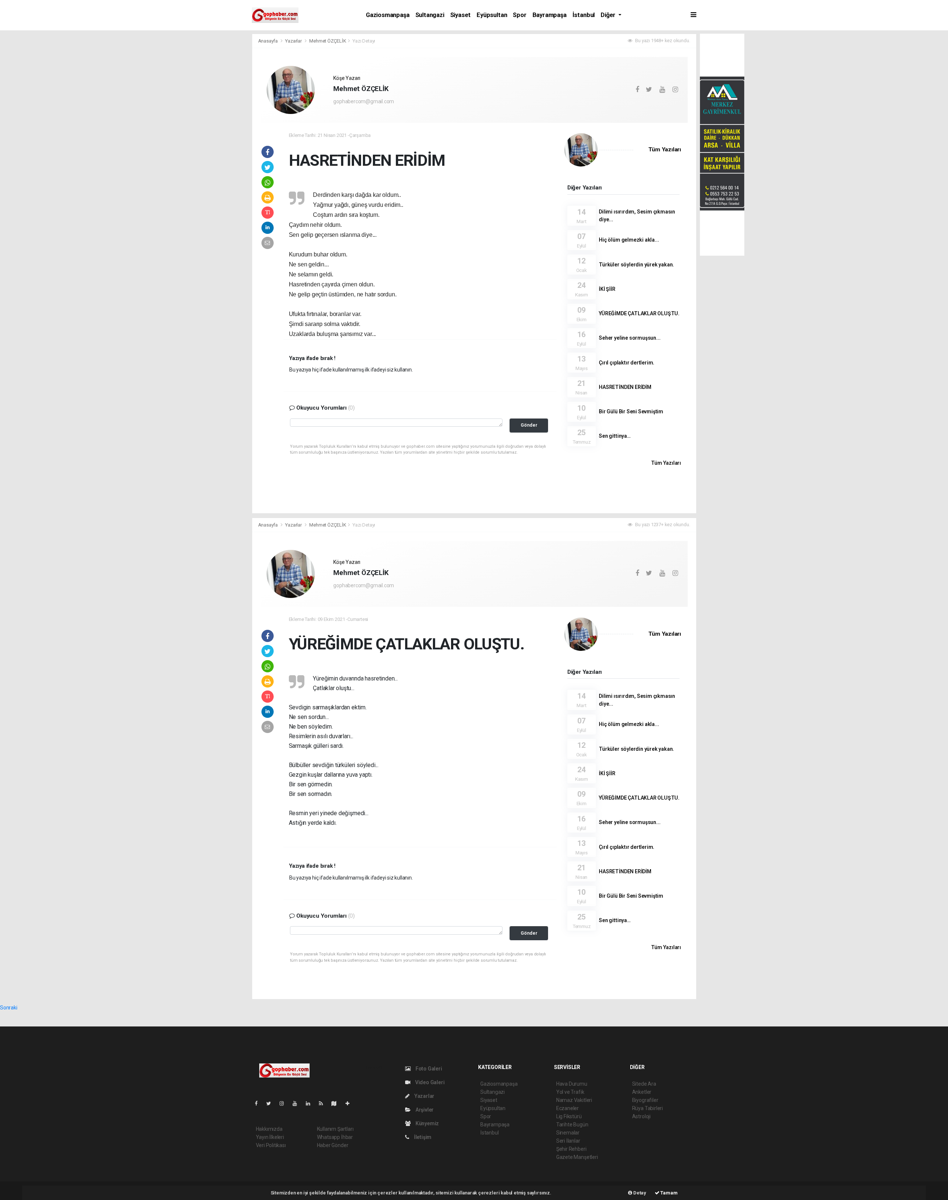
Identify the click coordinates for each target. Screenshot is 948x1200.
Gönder (529, 425)
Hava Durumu (571, 1084)
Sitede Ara (644, 1084)
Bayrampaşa (550, 15)
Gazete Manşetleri (577, 1157)
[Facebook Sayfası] (259, 1103)
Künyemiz (426, 1123)
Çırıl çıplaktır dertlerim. (626, 363)
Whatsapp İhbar (335, 1137)
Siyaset (460, 15)
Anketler (641, 1092)
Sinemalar (568, 1133)
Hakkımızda (269, 1129)
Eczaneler (567, 1108)
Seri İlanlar (568, 1141)
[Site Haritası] (337, 1103)
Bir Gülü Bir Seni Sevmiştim (631, 411)
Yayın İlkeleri (270, 1137)
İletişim (422, 1137)
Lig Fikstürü (569, 1116)
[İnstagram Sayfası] (285, 1103)
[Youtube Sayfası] (298, 1103)
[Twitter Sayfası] (271, 1103)
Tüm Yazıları (664, 149)
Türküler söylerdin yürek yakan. (636, 265)
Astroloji (641, 1116)
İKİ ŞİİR (607, 289)
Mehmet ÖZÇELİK (327, 41)
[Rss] (324, 1103)
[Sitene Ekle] (351, 1103)
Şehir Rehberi (571, 1149)
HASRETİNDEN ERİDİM (625, 387)
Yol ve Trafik (570, 1092)
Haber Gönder (332, 1145)
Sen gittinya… (615, 436)
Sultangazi (429, 15)
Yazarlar (294, 41)
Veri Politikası (271, 1145)
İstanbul (584, 15)
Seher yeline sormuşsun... (629, 338)
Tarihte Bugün (572, 1124)
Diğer (609, 15)
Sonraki (8, 1008)
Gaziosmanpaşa (388, 15)
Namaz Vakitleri (574, 1100)
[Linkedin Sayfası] (311, 1103)
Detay (639, 1193)
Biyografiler (645, 1100)
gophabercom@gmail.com (363, 101)
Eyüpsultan (492, 15)
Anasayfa (268, 41)
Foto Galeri (428, 1069)
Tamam (669, 1193)
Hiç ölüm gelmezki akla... (629, 240)
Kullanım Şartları (335, 1129)
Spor (519, 15)
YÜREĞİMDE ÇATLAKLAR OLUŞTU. (639, 313)
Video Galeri (429, 1082)
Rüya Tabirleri (647, 1108)
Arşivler (424, 1110)
